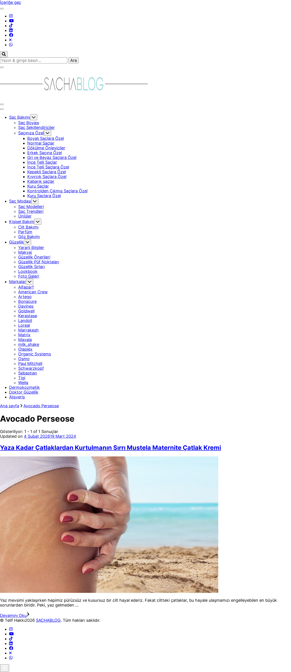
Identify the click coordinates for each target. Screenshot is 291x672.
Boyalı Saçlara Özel (45, 138)
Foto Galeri (28, 276)
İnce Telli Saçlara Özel (48, 167)
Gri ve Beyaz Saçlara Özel (51, 157)
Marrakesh (28, 330)
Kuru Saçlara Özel (44, 195)
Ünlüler (25, 216)
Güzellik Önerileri (34, 257)
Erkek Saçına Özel (44, 152)
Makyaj (25, 252)
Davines (25, 306)
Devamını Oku (13, 615)
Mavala (25, 339)
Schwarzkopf (31, 368)
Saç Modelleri (31, 206)
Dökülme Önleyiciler (46, 148)
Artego (25, 296)
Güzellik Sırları (31, 266)
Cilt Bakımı (28, 227)
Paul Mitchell (30, 363)
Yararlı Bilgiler (31, 247)
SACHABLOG (48, 620)
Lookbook (28, 271)
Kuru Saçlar (38, 186)
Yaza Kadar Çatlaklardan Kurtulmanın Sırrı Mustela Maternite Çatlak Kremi (110, 447)
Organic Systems (34, 354)
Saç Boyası (28, 122)
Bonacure (27, 301)
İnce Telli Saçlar (42, 162)
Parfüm (25, 231)
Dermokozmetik (24, 387)
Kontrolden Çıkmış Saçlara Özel (57, 191)
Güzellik (16, 242)
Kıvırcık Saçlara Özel (46, 176)
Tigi (21, 377)
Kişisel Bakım (21, 221)
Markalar (17, 281)
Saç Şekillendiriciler (36, 127)
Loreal (24, 325)
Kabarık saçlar (40, 181)
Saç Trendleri (30, 211)
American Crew (33, 291)
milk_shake (28, 344)
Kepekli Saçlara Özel (46, 171)
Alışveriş (17, 397)
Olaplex (25, 349)
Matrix (24, 334)
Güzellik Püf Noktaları (38, 261)
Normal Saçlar (40, 143)
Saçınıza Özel (31, 133)
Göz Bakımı (29, 236)
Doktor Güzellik (23, 392)
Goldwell (26, 311)
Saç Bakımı (19, 117)
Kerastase (27, 315)
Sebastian (27, 373)
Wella (23, 382)
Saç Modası (20, 201)
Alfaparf (26, 287)
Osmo (24, 358)
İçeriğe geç (10, 2)
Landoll (25, 320)
